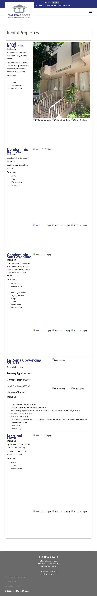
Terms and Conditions (13, 586)
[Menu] (90, 11)
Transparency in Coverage (15, 577)
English (56, 2)
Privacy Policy (10, 581)
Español (48, 2)
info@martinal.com (43, 5)
